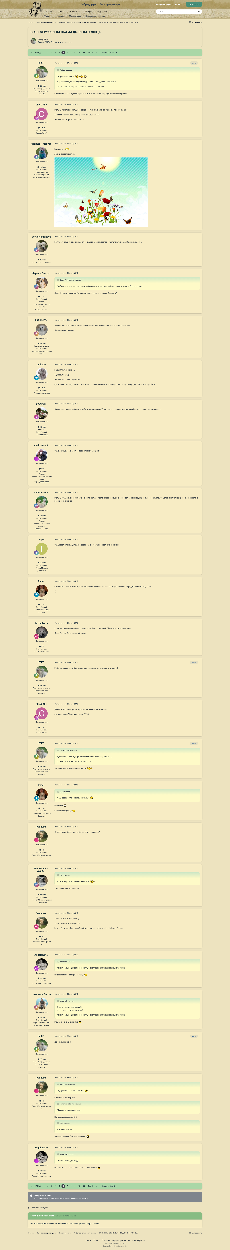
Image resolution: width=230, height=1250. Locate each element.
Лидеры (88, 11)
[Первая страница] (31, 52)
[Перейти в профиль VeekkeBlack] (42, 455)
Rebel (41, 581)
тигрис (41, 539)
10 (79, 53)
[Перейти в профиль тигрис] (42, 549)
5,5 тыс (42, 516)
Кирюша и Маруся (41, 143)
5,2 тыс (42, 563)
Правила (60, 16)
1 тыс (42, 128)
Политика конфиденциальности (116, 1240)
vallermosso (41, 492)
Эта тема (189, 12)
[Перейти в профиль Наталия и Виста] (42, 1004)
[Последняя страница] (97, 52)
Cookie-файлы (138, 1240)
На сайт (49, 11)
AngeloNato (41, 954)
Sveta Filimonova (41, 236)
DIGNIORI (41, 403)
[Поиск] (199, 11)
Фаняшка (41, 826)
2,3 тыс (42, 86)
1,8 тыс (42, 427)
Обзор (61, 11)
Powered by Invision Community (115, 1246)
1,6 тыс (42, 978)
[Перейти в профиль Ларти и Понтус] (42, 283)
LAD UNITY (41, 320)
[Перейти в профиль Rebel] (42, 591)
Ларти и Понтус (41, 273)
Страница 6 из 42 (109, 53)
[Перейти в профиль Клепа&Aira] (42, 632)
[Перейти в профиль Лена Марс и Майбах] (42, 881)
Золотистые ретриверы (61, 42)
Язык (87, 1240)
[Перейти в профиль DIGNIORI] (42, 413)
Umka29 (41, 364)
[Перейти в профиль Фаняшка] (42, 836)
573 (42, 646)
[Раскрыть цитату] (58, 70)
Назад (38, 53)
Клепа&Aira (41, 623)
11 (84, 53)
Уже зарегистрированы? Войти (168, 4)
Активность (74, 11)
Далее (90, 53)
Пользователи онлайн (95, 16)
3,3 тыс (42, 343)
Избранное (102, 11)
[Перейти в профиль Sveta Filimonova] (42, 246)
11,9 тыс (42, 167)
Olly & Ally (41, 104)
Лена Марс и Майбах (41, 870)
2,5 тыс (42, 895)
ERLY (46, 39)
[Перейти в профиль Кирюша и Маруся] (42, 153)
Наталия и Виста (41, 994)
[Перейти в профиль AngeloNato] (42, 964)
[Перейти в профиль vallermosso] (42, 502)
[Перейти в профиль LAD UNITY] (42, 330)
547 (42, 850)
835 (42, 469)
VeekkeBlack (41, 445)
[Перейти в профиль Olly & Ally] (42, 114)
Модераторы (75, 16)
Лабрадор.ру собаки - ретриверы (100, 4)
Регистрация (194, 4)
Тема (95, 1240)
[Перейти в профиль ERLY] (33, 41)
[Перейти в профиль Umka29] (42, 374)
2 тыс (42, 296)
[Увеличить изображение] (77, 76)
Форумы (48, 16)
